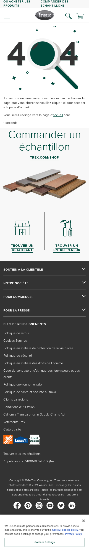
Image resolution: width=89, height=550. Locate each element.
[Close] (84, 521)
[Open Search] (68, 16)
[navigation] (44, 11)
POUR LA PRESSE (16, 311)
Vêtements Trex (14, 422)
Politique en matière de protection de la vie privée (38, 348)
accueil (58, 115)
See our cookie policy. (65, 530)
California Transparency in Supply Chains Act (34, 414)
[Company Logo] (44, 15)
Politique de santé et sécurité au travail (30, 392)
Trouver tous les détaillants (21, 453)
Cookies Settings (44, 542)
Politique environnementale (22, 384)
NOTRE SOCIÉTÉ (16, 283)
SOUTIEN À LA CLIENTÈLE (23, 270)
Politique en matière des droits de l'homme (33, 363)
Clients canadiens (15, 399)
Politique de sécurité (17, 355)
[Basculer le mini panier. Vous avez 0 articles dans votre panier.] (80, 17)
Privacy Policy (73, 534)
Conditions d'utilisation (19, 407)
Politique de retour (16, 333)
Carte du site (12, 429)
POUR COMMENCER (18, 297)
